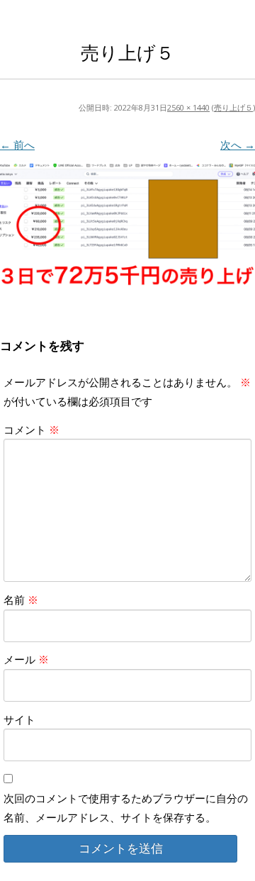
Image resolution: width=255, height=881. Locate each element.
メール (26, 659)
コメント (32, 429)
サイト (19, 719)
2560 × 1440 (188, 107)
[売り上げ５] (127, 227)
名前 (21, 600)
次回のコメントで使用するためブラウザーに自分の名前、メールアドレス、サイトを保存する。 (126, 807)
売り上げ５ (233, 107)
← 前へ (17, 145)
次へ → (237, 145)
